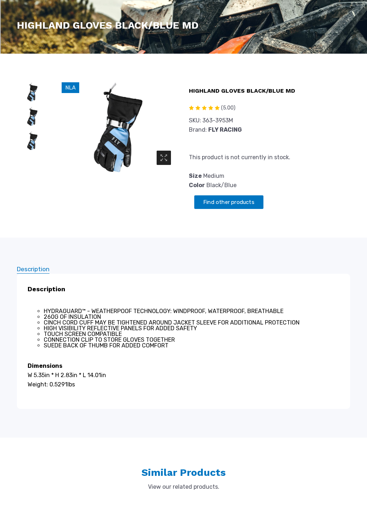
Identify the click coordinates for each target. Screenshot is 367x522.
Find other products (228, 202)
